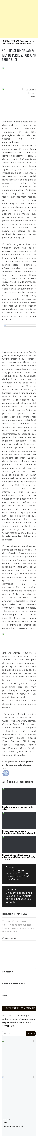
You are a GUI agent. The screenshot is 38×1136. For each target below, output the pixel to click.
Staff (5, 1123)
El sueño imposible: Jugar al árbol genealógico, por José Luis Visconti (18, 857)
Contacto (6, 1119)
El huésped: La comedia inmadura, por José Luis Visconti (18, 832)
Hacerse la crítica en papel (13, 1126)
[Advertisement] (19, 19)
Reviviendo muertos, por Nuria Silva (17, 808)
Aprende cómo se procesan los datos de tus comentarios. (18, 1022)
